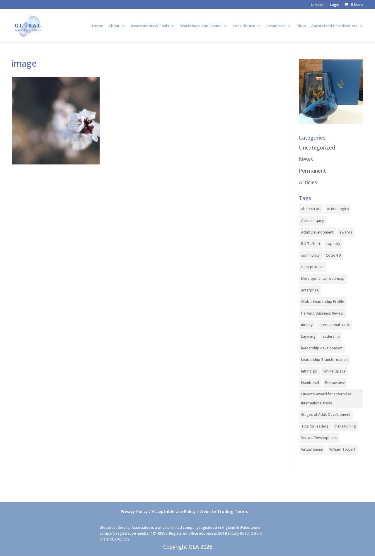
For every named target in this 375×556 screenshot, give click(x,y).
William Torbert (342, 449)
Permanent (312, 170)
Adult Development (317, 232)
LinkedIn (318, 5)
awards (346, 232)
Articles (308, 182)
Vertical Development (319, 437)
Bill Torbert (310, 243)
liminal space (334, 371)
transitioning (345, 426)
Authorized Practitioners (334, 26)
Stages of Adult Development (325, 414)
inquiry (307, 324)
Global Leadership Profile (322, 301)
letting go (309, 371)
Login (334, 5)
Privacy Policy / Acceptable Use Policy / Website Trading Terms (184, 511)
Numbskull (310, 382)
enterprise (310, 290)
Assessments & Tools (150, 26)
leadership (331, 336)
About (114, 26)
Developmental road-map (323, 278)
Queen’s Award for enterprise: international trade (326, 399)
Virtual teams (312, 449)
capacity (333, 243)
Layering (308, 336)
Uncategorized (317, 147)
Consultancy (244, 26)
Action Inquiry (312, 220)
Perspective (335, 382)
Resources (275, 26)
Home (97, 26)
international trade (334, 324)
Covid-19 (333, 255)
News (306, 159)
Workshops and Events (200, 26)
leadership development (321, 348)
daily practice (312, 266)
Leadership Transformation (324, 359)
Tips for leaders (314, 426)
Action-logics (338, 208)
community (310, 255)
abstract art (311, 208)
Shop (301, 26)
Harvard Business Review (322, 313)
